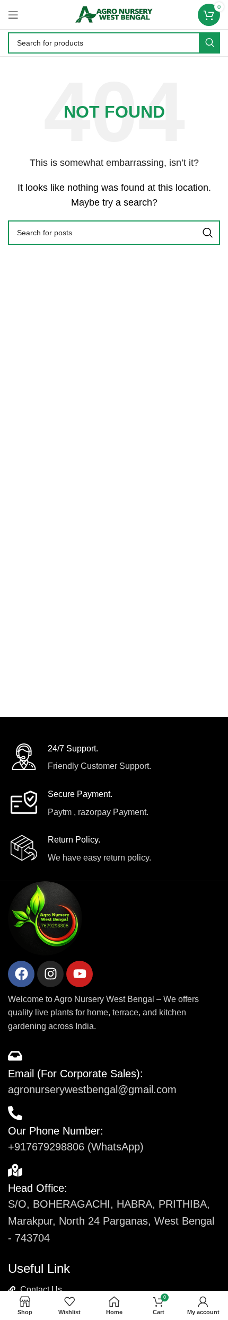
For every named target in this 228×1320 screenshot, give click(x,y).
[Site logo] (114, 14)
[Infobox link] (114, 758)
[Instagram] (50, 974)
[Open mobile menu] (13, 14)
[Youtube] (79, 974)
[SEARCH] (209, 43)
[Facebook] (21, 974)
